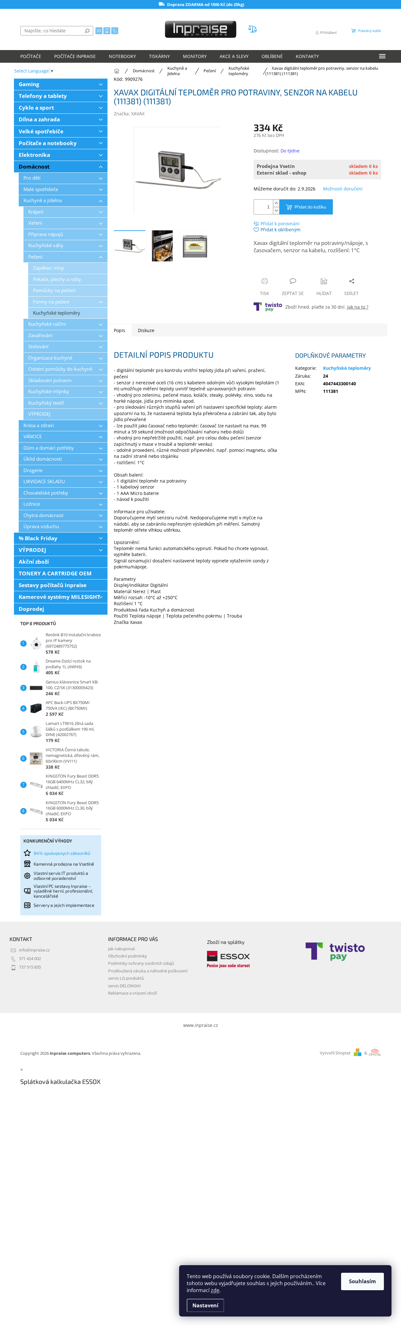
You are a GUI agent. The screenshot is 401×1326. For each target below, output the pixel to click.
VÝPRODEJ (39, 414)
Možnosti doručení (343, 189)
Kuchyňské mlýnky (48, 391)
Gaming (29, 84)
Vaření (35, 223)
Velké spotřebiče (41, 131)
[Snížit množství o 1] (276, 210)
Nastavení (205, 1305)
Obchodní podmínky (127, 956)
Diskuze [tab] (146, 330)
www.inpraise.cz (200, 1025)
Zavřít (287, 269)
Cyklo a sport (36, 107)
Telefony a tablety (43, 95)
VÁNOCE (32, 436)
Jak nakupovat (121, 948)
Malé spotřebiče (40, 189)
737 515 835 (30, 967)
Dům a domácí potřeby (48, 448)
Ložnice (31, 504)
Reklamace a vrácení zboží (132, 993)
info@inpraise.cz (34, 950)
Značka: (129, 114)
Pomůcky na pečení (54, 290)
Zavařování (40, 335)
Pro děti (32, 178)
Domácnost (34, 166)
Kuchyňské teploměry (56, 313)
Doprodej (31, 608)
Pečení (35, 256)
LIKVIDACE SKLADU (44, 481)
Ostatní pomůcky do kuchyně (60, 369)
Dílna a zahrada (39, 119)
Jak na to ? (357, 307)
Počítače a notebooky (48, 143)
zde (215, 1290)
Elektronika (34, 154)
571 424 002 (30, 958)
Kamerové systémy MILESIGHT (59, 596)
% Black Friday (38, 538)
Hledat (87, 31)
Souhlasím (362, 1281)
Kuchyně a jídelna (42, 200)
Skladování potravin (50, 380)
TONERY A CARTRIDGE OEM (55, 573)
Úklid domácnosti (42, 459)
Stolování (38, 346)
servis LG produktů (126, 978)
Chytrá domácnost (43, 515)
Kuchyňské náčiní (47, 324)
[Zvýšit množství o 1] (276, 203)
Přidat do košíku (310, 206)
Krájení (35, 211)
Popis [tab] (119, 330)
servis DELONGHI (124, 986)
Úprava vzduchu (41, 526)
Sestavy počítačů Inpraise (53, 585)
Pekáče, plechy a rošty (57, 279)
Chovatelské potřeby (45, 493)
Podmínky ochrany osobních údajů (141, 963)
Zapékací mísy (48, 268)
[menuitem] (31, 56)
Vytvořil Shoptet (335, 1053)
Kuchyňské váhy (45, 245)
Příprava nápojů (45, 234)
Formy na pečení (51, 301)
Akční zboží (34, 561)
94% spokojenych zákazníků (62, 853)
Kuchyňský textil (46, 403)
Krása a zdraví (38, 425)
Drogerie (32, 470)
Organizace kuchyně (50, 358)
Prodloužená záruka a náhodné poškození (147, 971)
